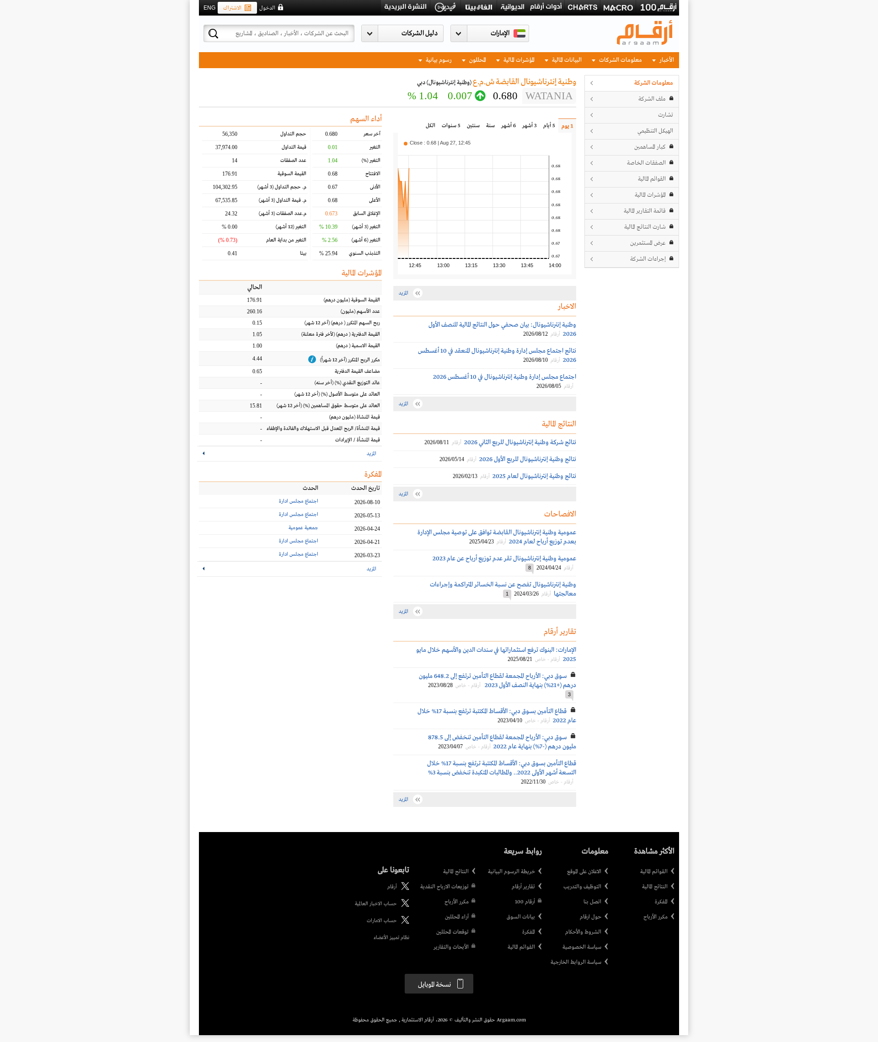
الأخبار (666, 60)
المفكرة (661, 902)
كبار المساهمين (650, 147)
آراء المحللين (457, 917)
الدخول (267, 8)
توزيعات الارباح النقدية (444, 887)
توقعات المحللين (452, 932)
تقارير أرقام (523, 887)
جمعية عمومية (303, 528)
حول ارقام (590, 917)
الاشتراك (232, 8)
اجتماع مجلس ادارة (298, 501)
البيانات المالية (566, 60)
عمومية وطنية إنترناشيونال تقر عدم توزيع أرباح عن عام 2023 (504, 558)
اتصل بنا (592, 902)
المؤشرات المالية (518, 60)
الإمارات (500, 33)
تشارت (665, 115)
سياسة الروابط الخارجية (576, 962)
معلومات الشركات (620, 60)
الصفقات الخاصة (646, 163)
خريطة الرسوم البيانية (511, 871)
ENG (209, 8)
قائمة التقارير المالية (645, 211)
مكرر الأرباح (655, 917)
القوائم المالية (652, 179)
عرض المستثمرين (648, 243)
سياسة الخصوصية (581, 947)
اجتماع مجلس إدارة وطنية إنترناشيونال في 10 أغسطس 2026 (504, 377)
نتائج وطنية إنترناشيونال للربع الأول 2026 (527, 459)
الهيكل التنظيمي (655, 131)
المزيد (371, 454)
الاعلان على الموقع (584, 871)
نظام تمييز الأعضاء (391, 938)
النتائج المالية (655, 887)
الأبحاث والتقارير (451, 947)
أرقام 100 (525, 902)
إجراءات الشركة (648, 259)
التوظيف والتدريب (582, 887)
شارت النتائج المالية (645, 227)
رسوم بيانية (438, 60)
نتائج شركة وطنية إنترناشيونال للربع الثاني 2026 (520, 442)
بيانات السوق (521, 917)
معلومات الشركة (653, 83)
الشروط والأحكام (583, 932)
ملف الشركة (652, 99)
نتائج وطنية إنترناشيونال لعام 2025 (534, 476)
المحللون (477, 60)
